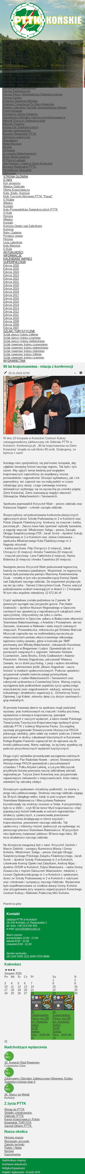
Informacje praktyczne (16, 137)
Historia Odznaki (12, 68)
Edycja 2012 (11, 311)
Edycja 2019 (11, 288)
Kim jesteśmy (12, 183)
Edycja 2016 (11, 298)
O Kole (7, 212)
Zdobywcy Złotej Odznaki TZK (21, 74)
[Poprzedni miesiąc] (8, 970)
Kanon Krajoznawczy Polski (22, 1119)
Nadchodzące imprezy (14, 1160)
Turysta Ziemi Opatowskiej (19, 87)
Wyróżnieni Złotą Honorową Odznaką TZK (28, 78)
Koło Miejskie (11, 245)
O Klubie (8, 199)
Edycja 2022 (11, 278)
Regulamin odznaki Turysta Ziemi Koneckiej (30, 71)
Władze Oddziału (14, 186)
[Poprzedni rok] (5, 970)
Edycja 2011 (11, 314)
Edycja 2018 (11, 291)
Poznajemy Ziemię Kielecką (19, 114)
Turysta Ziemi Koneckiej (17, 61)
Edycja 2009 (11, 321)
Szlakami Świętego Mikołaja (20, 101)
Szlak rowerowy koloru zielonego (23, 351)
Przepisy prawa (13, 235)
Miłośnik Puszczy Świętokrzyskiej (23, 120)
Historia (7, 147)
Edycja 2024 (11, 272)
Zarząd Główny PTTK (18, 1126)
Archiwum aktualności (14, 1164)
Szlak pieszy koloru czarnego (22, 337)
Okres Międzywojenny (16, 157)
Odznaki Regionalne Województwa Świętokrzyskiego (35, 81)
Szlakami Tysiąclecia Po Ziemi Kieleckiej (28, 104)
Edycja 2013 (11, 308)
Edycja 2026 (11, 265)
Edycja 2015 (11, 301)
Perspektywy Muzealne (17, 170)
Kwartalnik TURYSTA (17, 1122)
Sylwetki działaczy (14, 55)
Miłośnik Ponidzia (13, 124)
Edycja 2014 (11, 305)
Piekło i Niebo (13, 1147)
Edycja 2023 (11, 275)
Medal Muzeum (12, 143)
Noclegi (9, 1151)
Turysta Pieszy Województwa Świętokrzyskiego (32, 94)
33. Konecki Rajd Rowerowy (22, 1062)
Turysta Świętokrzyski (16, 91)
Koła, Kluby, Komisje (16, 193)
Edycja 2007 (11, 328)
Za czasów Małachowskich (19, 153)
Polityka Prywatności (13, 1168)
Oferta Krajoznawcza (16, 189)
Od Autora (8, 150)
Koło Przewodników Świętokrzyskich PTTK (30, 209)
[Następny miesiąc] (14, 970)
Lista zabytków (12, 242)
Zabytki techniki (14, 1144)
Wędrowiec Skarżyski (15, 84)
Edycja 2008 (11, 324)
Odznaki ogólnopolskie (16, 130)
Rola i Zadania (12, 232)
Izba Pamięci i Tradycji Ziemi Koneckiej (27, 163)
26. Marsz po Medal (16, 1094)
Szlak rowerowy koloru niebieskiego (25, 347)
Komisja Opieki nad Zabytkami (22, 226)
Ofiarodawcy (10, 140)
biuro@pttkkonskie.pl (27, 928)
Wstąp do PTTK (14, 1109)
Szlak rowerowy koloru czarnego (23, 357)
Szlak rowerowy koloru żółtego (22, 354)
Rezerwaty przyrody (16, 1141)
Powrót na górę (12, 903)
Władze (7, 48)
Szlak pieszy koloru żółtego (20, 334)
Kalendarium (10, 45)
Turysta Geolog (12, 97)
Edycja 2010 (11, 318)
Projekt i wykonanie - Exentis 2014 (21, 1172)
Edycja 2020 (11, 285)
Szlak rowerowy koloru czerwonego (25, 344)
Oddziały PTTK (14, 1116)
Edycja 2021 (11, 282)
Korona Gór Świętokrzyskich (20, 127)
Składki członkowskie (18, 1112)
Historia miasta (13, 1137)
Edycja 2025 (11, 268)
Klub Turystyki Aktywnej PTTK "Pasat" (28, 196)
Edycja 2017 (11, 295)
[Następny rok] (11, 970)
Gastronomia (12, 1154)
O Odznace (9, 64)
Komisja (8, 229)
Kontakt (8, 206)
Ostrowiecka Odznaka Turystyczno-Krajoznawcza (33, 117)
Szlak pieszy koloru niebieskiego (24, 341)
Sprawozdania (11, 51)
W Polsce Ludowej (14, 160)
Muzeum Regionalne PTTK (19, 166)
